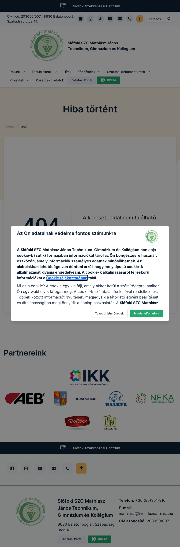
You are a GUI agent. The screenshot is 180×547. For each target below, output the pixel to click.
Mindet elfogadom (146, 313)
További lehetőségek (109, 313)
